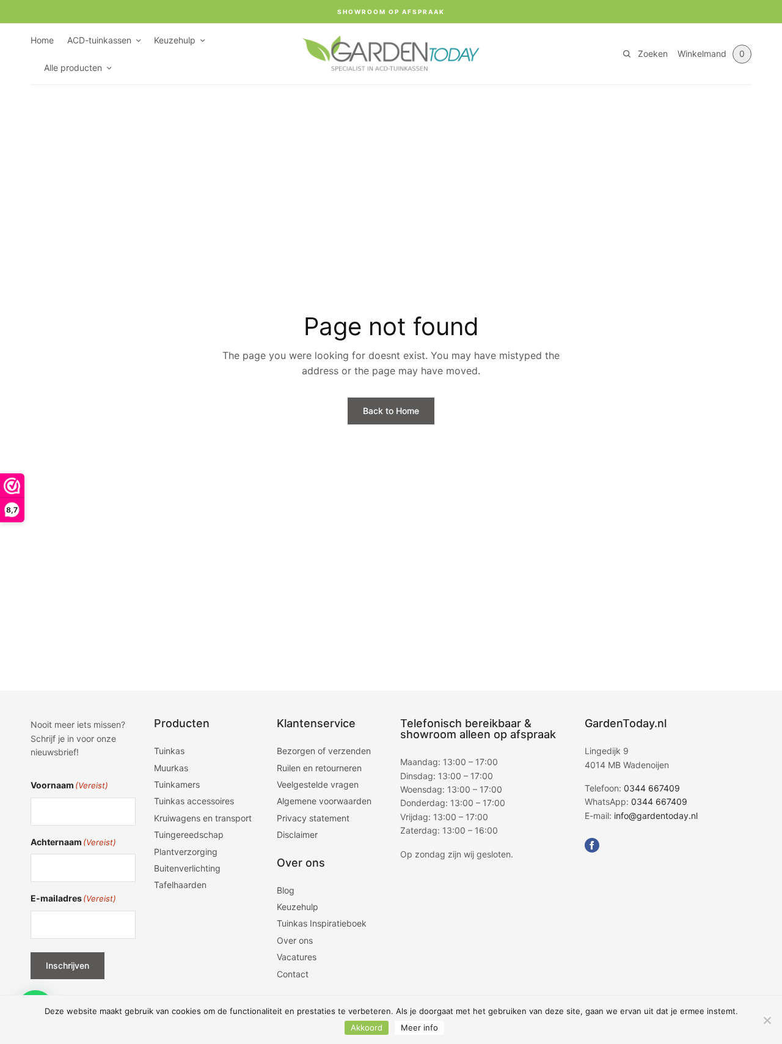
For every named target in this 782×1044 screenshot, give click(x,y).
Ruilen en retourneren (319, 768)
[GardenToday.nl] (391, 53)
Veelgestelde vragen (318, 784)
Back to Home (391, 410)
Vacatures (296, 957)
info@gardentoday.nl (656, 815)
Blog (285, 890)
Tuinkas (169, 751)
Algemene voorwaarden (324, 801)
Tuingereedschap (189, 834)
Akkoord (366, 1027)
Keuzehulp (175, 40)
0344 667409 (652, 788)
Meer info (419, 1027)
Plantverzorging (185, 851)
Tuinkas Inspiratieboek (322, 923)
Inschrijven (67, 965)
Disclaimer (297, 834)
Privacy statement (313, 818)
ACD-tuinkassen (99, 40)
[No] (767, 1020)
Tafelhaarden (180, 884)
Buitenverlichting (187, 868)
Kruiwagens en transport (203, 818)
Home (42, 40)
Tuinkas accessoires (194, 801)
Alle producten (73, 67)
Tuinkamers (177, 784)
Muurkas (171, 768)
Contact (293, 974)
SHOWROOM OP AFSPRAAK (391, 11)
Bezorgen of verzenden (324, 751)
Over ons (295, 940)
